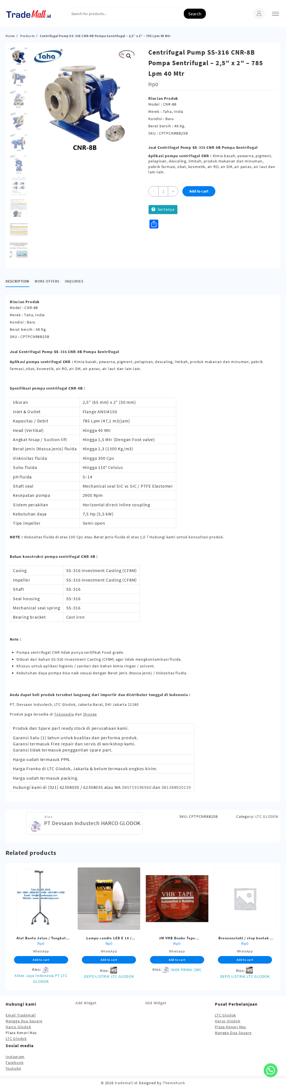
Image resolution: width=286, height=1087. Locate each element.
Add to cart (198, 191)
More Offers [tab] (47, 281)
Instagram (15, 1056)
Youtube (13, 1068)
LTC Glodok (16, 1038)
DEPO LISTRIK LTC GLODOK (109, 976)
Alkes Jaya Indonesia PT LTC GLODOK (41, 978)
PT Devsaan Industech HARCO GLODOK (92, 822)
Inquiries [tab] (74, 281)
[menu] (275, 14)
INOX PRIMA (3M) (186, 969)
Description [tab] (17, 281)
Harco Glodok (18, 1026)
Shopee (90, 714)
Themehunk (174, 1082)
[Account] (259, 14)
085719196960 (137, 787)
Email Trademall (21, 1015)
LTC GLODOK (266, 816)
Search (194, 13)
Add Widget (86, 1002)
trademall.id (126, 1082)
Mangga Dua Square (24, 1020)
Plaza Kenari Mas (230, 1026)
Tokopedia (64, 714)
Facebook (14, 1062)
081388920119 (176, 787)
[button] (129, 56)
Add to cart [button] (41, 960)
